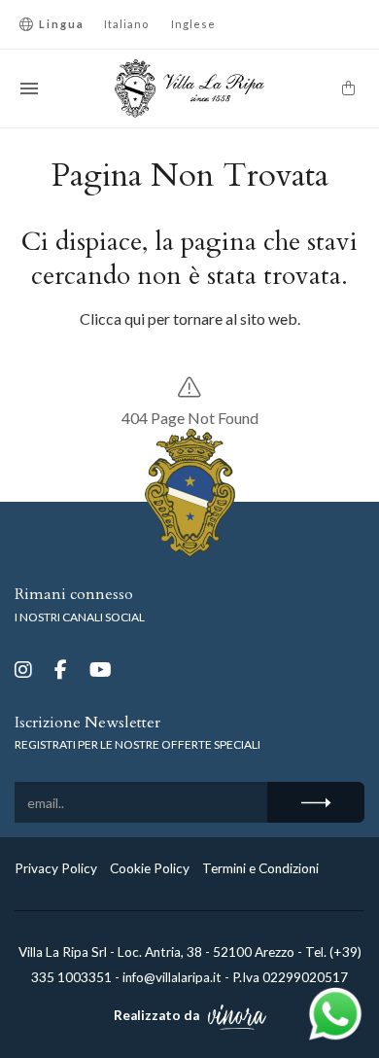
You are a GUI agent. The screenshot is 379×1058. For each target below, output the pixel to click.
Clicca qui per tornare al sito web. (190, 318)
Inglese (193, 24)
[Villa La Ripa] (190, 88)
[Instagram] (23, 669)
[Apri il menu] (29, 88)
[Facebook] (60, 669)
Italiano (126, 24)
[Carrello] (348, 88)
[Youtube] (100, 669)
